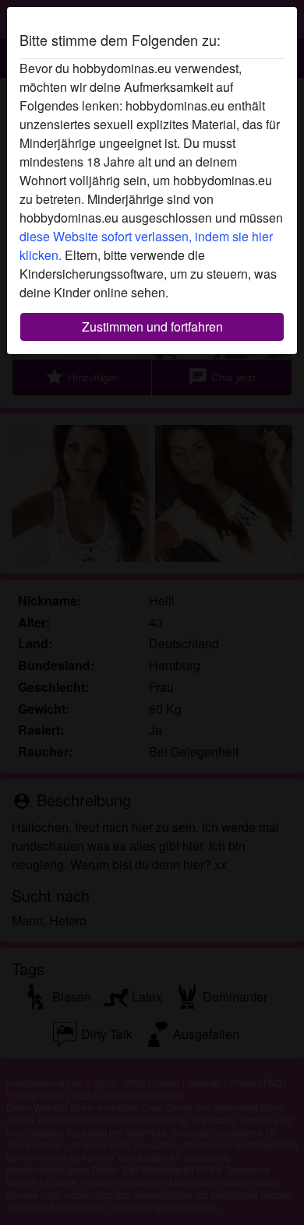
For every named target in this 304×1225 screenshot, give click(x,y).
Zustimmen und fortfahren (152, 326)
